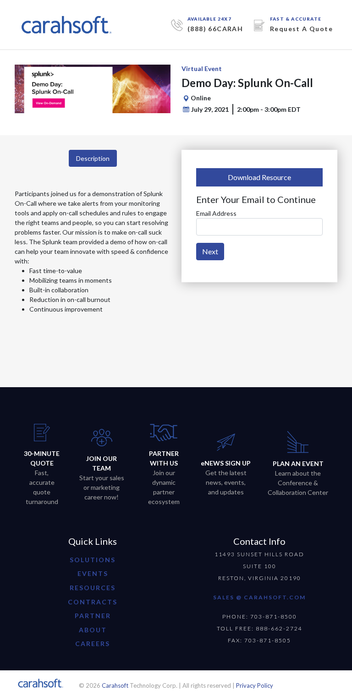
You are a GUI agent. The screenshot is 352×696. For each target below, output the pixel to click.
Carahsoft (115, 685)
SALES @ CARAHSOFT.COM (259, 597)
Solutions (93, 560)
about (93, 630)
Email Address (216, 213)
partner (93, 615)
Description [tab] (93, 158)
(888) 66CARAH (215, 29)
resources (93, 588)
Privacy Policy (254, 685)
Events (92, 573)
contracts (92, 602)
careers (92, 643)
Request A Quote (301, 29)
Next (210, 251)
